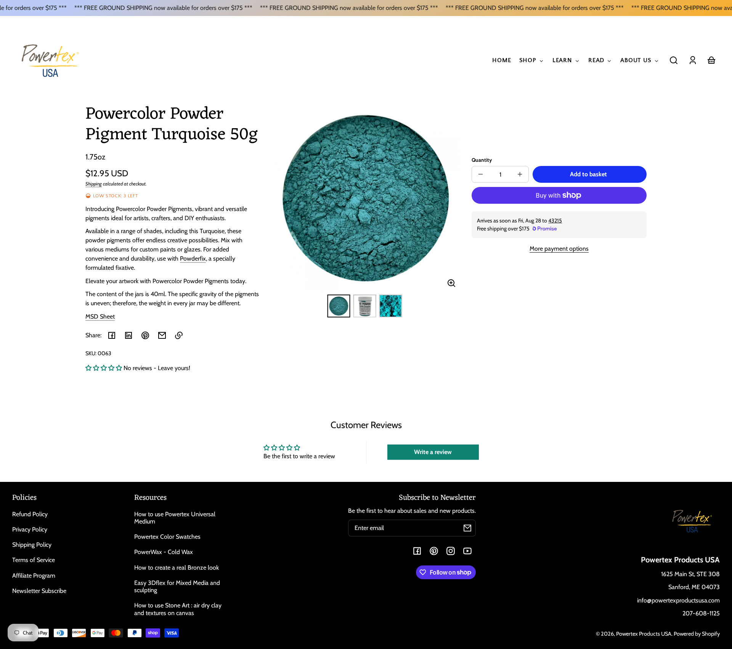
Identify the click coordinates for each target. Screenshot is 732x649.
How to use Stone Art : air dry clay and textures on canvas (178, 609)
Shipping (93, 184)
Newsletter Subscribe (39, 590)
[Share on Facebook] (111, 335)
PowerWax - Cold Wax (163, 552)
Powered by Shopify (697, 633)
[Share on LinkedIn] (128, 335)
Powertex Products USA (643, 633)
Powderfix (193, 258)
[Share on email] (162, 335)
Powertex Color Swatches (167, 536)
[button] (673, 60)
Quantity (482, 160)
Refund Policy (30, 514)
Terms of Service (33, 560)
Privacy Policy (29, 529)
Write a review (433, 452)
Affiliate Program (33, 575)
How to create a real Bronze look (176, 567)
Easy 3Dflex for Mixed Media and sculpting (177, 586)
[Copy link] (178, 335)
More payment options (559, 248)
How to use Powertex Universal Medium (174, 518)
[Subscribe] (467, 528)
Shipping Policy (31, 544)
